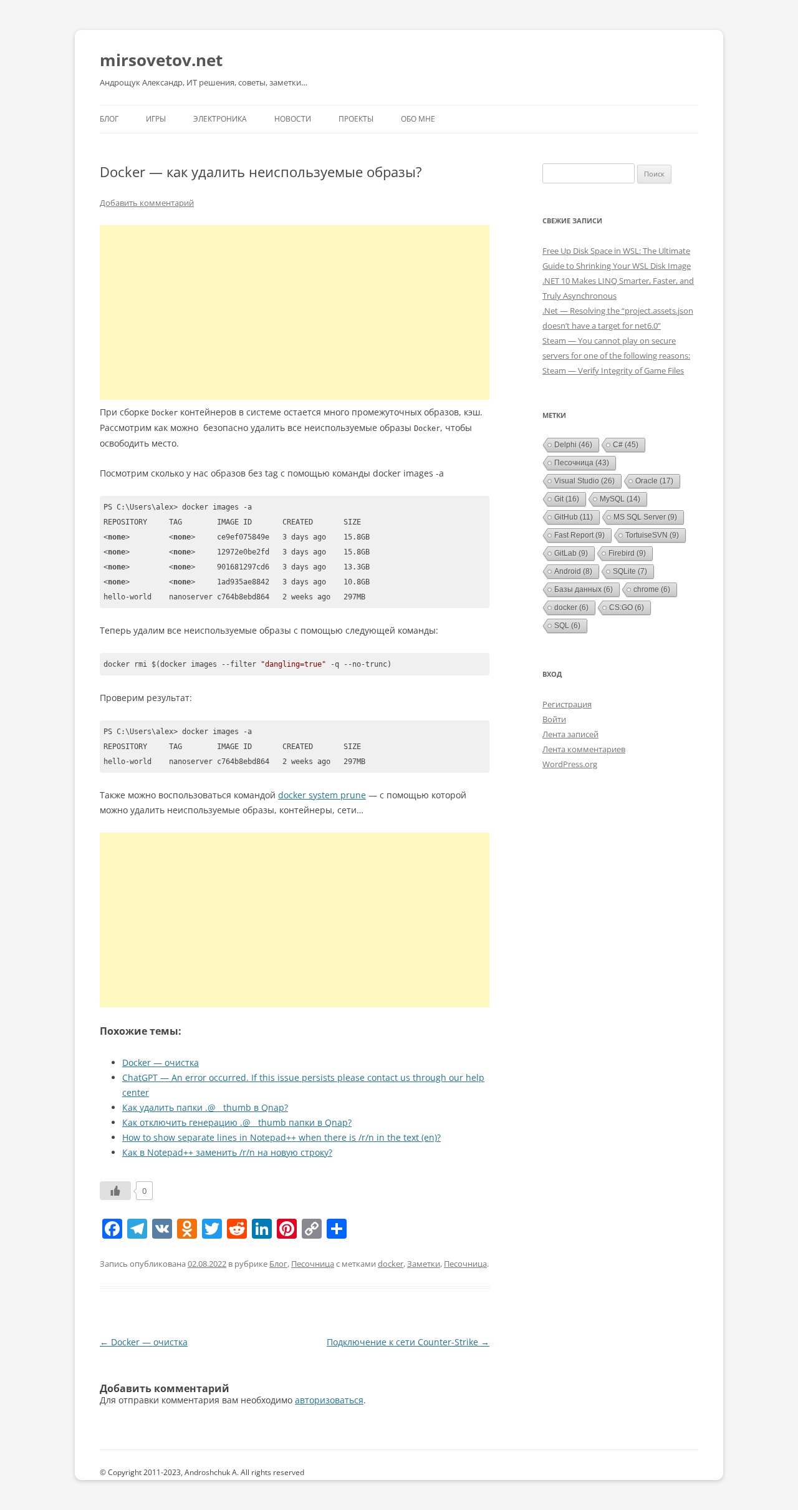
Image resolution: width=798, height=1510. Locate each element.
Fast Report (579, 535)
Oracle (654, 481)
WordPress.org (569, 764)
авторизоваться (329, 1400)
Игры (156, 119)
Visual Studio (584, 481)
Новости (292, 119)
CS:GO (626, 607)
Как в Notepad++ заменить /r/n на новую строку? (227, 1152)
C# (625, 444)
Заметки (423, 1263)
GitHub (573, 517)
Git (566, 499)
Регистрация (567, 704)
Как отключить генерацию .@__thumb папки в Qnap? (237, 1122)
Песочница (312, 1263)
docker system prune (322, 795)
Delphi (573, 444)
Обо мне (418, 119)
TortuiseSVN (652, 535)
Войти (554, 719)
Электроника (220, 119)
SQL (567, 625)
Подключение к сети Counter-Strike (408, 1342)
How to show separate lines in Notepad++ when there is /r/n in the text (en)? (281, 1137)
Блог (109, 119)
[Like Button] (115, 1190)
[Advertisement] (294, 312)
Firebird (627, 553)
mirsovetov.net (161, 60)
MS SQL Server (645, 517)
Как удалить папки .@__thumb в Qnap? (205, 1107)
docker (390, 1263)
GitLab (571, 553)
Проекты (356, 119)
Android (573, 571)
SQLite (630, 571)
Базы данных (583, 589)
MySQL (620, 499)
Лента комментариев (583, 749)
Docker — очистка (160, 1062)
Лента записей (570, 734)
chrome (651, 589)
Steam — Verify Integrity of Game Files (613, 370)
